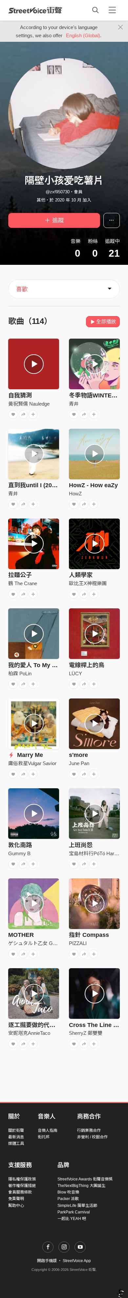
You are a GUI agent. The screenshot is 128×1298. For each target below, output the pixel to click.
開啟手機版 (47, 1260)
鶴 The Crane (22, 583)
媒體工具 (16, 1143)
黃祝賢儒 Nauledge (29, 404)
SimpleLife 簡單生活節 (77, 1205)
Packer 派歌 (68, 1198)
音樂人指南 (47, 1130)
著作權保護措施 (22, 1185)
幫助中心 (16, 1205)
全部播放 (106, 321)
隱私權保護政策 (22, 1179)
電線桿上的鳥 (86, 665)
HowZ (75, 493)
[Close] (120, 27)
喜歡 (22, 289)
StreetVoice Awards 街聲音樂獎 (85, 1179)
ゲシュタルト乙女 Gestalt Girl (40, 943)
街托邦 (44, 1137)
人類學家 (81, 575)
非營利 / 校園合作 (92, 1137)
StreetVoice (35, 10)
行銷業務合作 (89, 1130)
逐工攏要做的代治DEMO (40, 1025)
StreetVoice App (77, 1260)
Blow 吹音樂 (68, 1192)
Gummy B (19, 853)
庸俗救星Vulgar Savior (32, 763)
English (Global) (83, 35)
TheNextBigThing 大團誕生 (81, 1185)
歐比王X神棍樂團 (88, 583)
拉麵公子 (20, 575)
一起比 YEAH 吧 (71, 1218)
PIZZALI (78, 943)
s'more (78, 755)
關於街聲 (16, 1130)
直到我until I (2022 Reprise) (46, 485)
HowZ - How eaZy (93, 485)
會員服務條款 (20, 1192)
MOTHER (21, 935)
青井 (74, 404)
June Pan (79, 763)
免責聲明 (16, 1198)
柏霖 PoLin (20, 673)
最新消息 (16, 1137)
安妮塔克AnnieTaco (29, 1033)
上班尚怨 (81, 845)
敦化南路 (20, 845)
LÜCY (75, 673)
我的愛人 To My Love (37, 665)
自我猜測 (20, 395)
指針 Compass (89, 935)
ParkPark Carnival (73, 1212)
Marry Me (29, 755)
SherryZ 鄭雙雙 (85, 1033)
